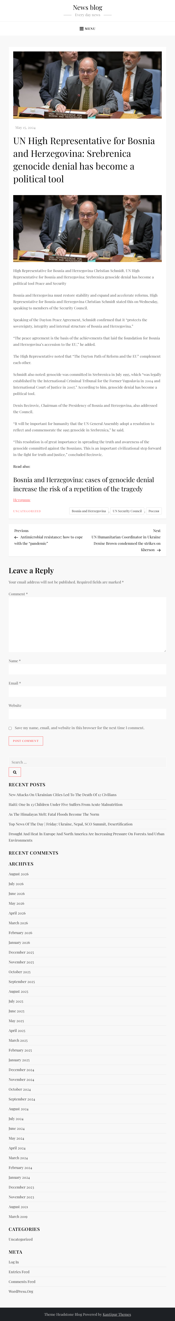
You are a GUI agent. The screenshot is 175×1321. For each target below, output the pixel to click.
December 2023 (21, 1187)
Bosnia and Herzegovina (89, 511)
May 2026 (16, 903)
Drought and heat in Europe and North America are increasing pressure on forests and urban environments (87, 836)
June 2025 (16, 1010)
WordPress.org (21, 1291)
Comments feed (22, 1281)
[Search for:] (87, 761)
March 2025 (18, 1040)
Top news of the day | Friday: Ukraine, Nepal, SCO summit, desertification (71, 824)
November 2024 (21, 1079)
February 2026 (20, 932)
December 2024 (21, 1069)
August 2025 (18, 991)
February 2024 (20, 1167)
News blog (87, 7)
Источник (21, 499)
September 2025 (22, 981)
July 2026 (16, 883)
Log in (14, 1262)
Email (15, 683)
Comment (18, 593)
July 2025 (16, 1001)
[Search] (15, 772)
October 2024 (20, 1089)
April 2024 (17, 1147)
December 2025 (21, 952)
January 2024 (19, 1177)
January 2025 (19, 1059)
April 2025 (17, 1030)
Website (15, 705)
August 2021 (18, 1206)
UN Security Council (127, 511)
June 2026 (17, 893)
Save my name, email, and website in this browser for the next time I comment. (79, 727)
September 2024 (22, 1099)
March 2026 (18, 922)
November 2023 (21, 1196)
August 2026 (18, 873)
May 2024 (16, 1138)
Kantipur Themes (117, 1314)
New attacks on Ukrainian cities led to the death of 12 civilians (62, 794)
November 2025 (21, 962)
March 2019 (18, 1216)
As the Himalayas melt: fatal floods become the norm (54, 814)
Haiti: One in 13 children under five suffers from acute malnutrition (66, 804)
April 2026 (17, 913)
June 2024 (17, 1128)
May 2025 (16, 1020)
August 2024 (18, 1108)
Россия (154, 511)
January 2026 (19, 942)
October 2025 (20, 971)
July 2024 (16, 1118)
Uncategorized (27, 511)
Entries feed (19, 1271)
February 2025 (20, 1050)
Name (15, 660)
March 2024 (18, 1157)
